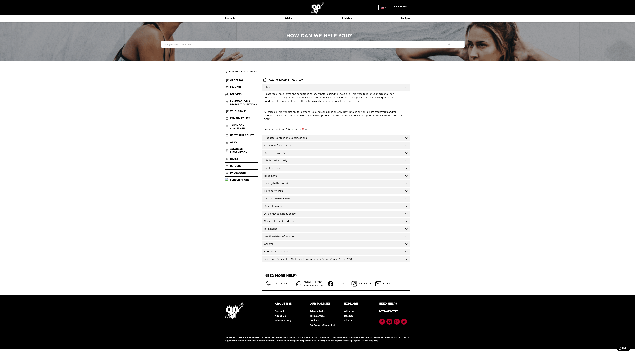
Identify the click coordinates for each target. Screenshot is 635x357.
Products (230, 18)
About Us (280, 315)
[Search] (449, 44)
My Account (238, 173)
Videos (348, 320)
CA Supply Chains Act (322, 325)
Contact (279, 311)
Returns (235, 166)
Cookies (314, 320)
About (234, 142)
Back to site (400, 6)
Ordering (236, 80)
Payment (235, 87)
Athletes (347, 18)
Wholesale (238, 111)
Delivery (236, 94)
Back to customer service (243, 71)
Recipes (405, 18)
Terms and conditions (237, 126)
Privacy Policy (240, 118)
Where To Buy (283, 320)
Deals (234, 159)
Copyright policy (242, 135)
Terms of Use (317, 315)
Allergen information (238, 150)
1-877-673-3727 (388, 311)
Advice (288, 18)
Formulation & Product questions (243, 102)
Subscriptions (239, 179)
